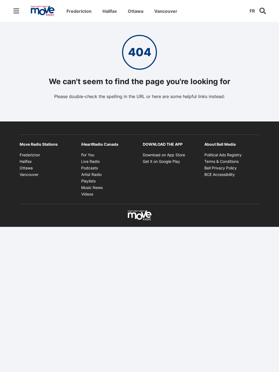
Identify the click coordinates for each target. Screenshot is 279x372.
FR (252, 11)
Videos (87, 194)
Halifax (109, 11)
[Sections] (16, 10)
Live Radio (90, 161)
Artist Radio (91, 174)
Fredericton (79, 11)
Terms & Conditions (221, 161)
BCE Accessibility (219, 174)
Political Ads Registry (223, 155)
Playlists (88, 181)
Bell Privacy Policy (220, 168)
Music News (92, 187)
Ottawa (135, 11)
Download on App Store (164, 155)
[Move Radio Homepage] (42, 11)
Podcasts (89, 168)
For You (87, 155)
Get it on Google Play (161, 161)
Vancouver (165, 11)
